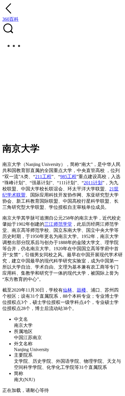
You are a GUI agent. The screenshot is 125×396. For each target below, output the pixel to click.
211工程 (43, 176)
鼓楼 (81, 290)
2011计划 (93, 182)
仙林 (67, 290)
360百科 (10, 19)
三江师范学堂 (58, 224)
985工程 (68, 176)
